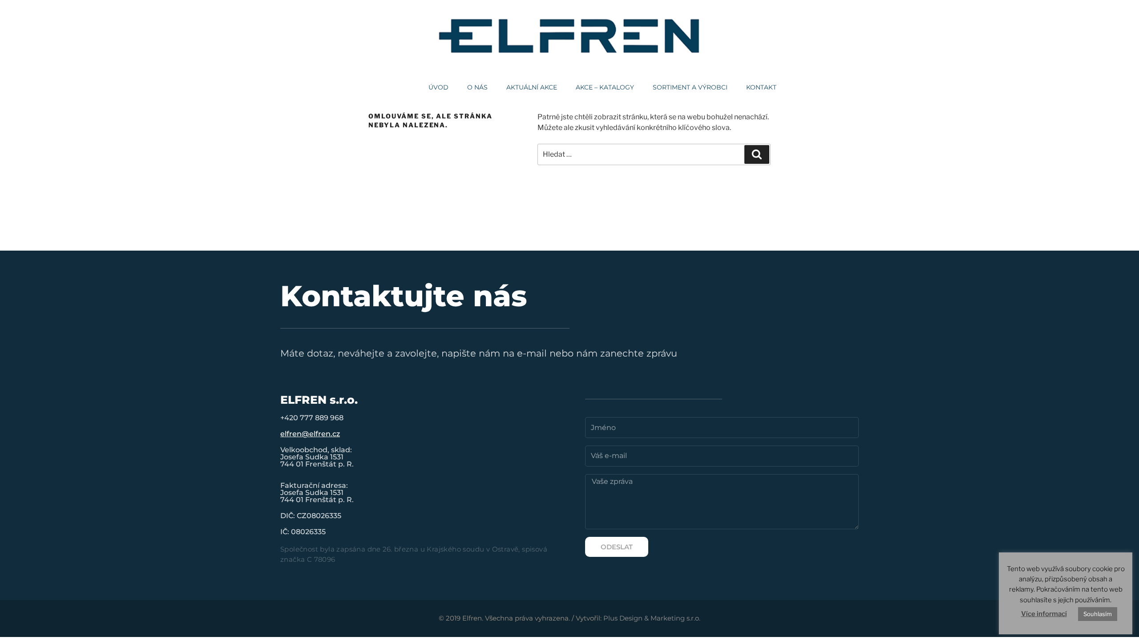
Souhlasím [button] (1097, 613)
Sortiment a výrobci (690, 87)
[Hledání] (756, 154)
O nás (477, 87)
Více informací (1044, 614)
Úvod (438, 87)
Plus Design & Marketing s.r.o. (651, 618)
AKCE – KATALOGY (605, 87)
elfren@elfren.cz (310, 434)
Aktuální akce (531, 87)
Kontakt (761, 87)
